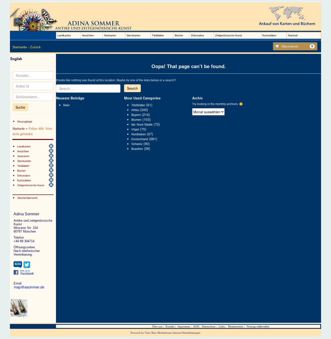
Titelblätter (158, 35)
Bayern (136, 115)
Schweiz (136, 144)
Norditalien (138, 134)
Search (132, 88)
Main (66, 105)
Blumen (136, 119)
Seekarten (110, 35)
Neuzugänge (24, 121)
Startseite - (20, 47)
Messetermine (235, 326)
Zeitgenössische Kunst (228, 35)
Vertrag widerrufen (257, 326)
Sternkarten (133, 35)
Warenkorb (297, 46)
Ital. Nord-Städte (142, 124)
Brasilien (137, 149)
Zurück (35, 47)
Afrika (135, 110)
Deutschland (139, 139)
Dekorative (197, 35)
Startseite (18, 128)
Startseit (293, 35)
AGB (196, 326)
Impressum (184, 326)
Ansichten (88, 35)
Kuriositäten (269, 35)
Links (222, 326)
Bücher (179, 35)
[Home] (73, 19)
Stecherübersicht (27, 197)
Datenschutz (208, 326)
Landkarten (64, 35)
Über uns (157, 326)
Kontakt (170, 326)
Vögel (135, 129)
